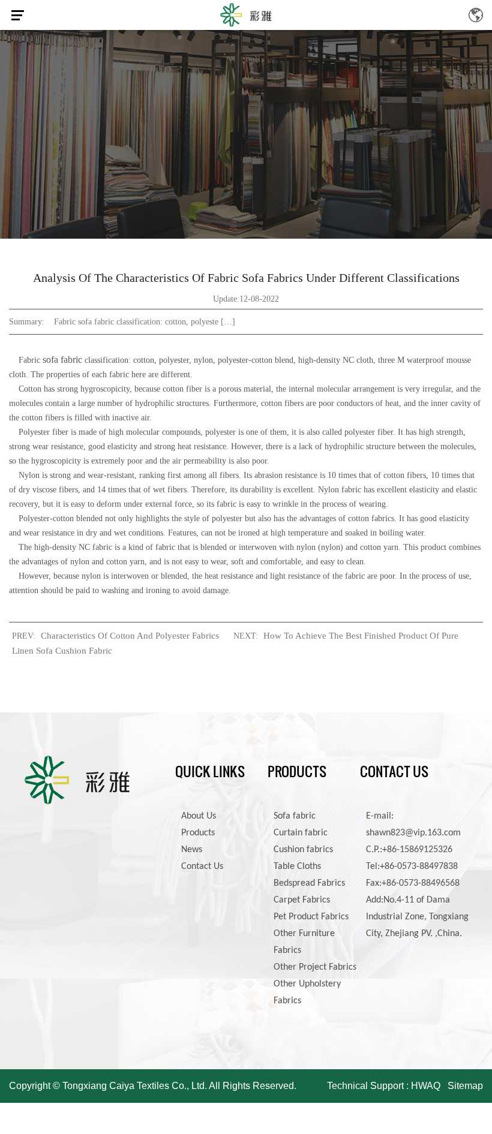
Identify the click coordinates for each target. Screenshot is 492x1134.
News (191, 850)
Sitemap (465, 1086)
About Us (198, 816)
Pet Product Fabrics (311, 917)
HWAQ (425, 1086)
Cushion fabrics (303, 850)
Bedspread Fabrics (309, 883)
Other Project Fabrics (315, 967)
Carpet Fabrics (302, 900)
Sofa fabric (295, 816)
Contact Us (202, 866)
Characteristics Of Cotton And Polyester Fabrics (130, 635)
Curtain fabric (301, 833)
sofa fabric (62, 359)
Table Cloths (297, 866)
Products (198, 833)
